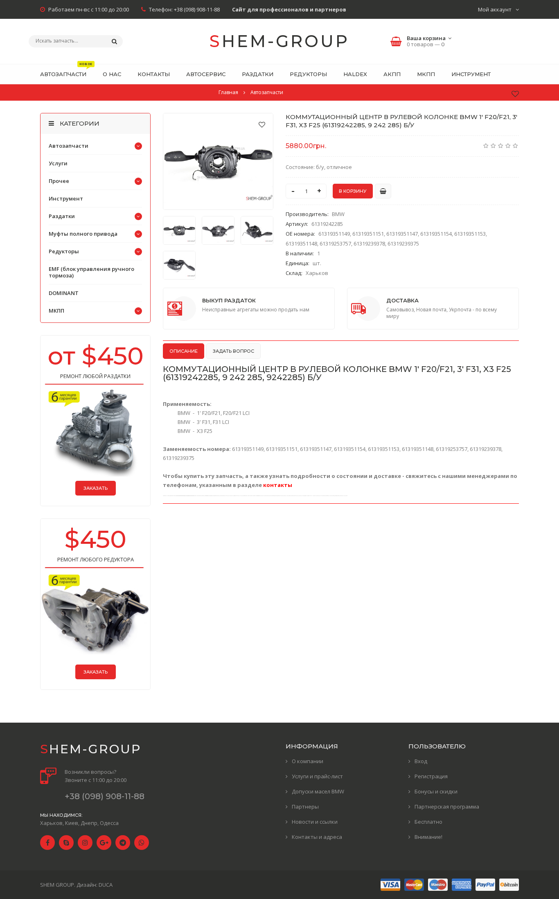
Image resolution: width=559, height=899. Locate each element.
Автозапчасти (68, 145)
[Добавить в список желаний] (262, 124)
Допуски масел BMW (318, 791)
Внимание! (428, 836)
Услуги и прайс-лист (317, 776)
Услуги (58, 163)
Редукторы (64, 251)
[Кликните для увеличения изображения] (218, 161)
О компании (307, 761)
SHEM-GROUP (279, 41)
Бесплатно (428, 821)
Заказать (95, 488)
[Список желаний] (515, 94)
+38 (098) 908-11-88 (197, 9)
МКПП (56, 310)
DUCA (106, 884)
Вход (421, 761)
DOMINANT (64, 293)
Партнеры (305, 806)
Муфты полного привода (83, 233)
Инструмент (66, 198)
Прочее (59, 181)
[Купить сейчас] (383, 191)
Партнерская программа (447, 806)
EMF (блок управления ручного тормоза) (91, 272)
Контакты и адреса (317, 836)
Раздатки (62, 216)
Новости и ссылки (315, 821)
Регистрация (431, 776)
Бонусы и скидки (436, 791)
